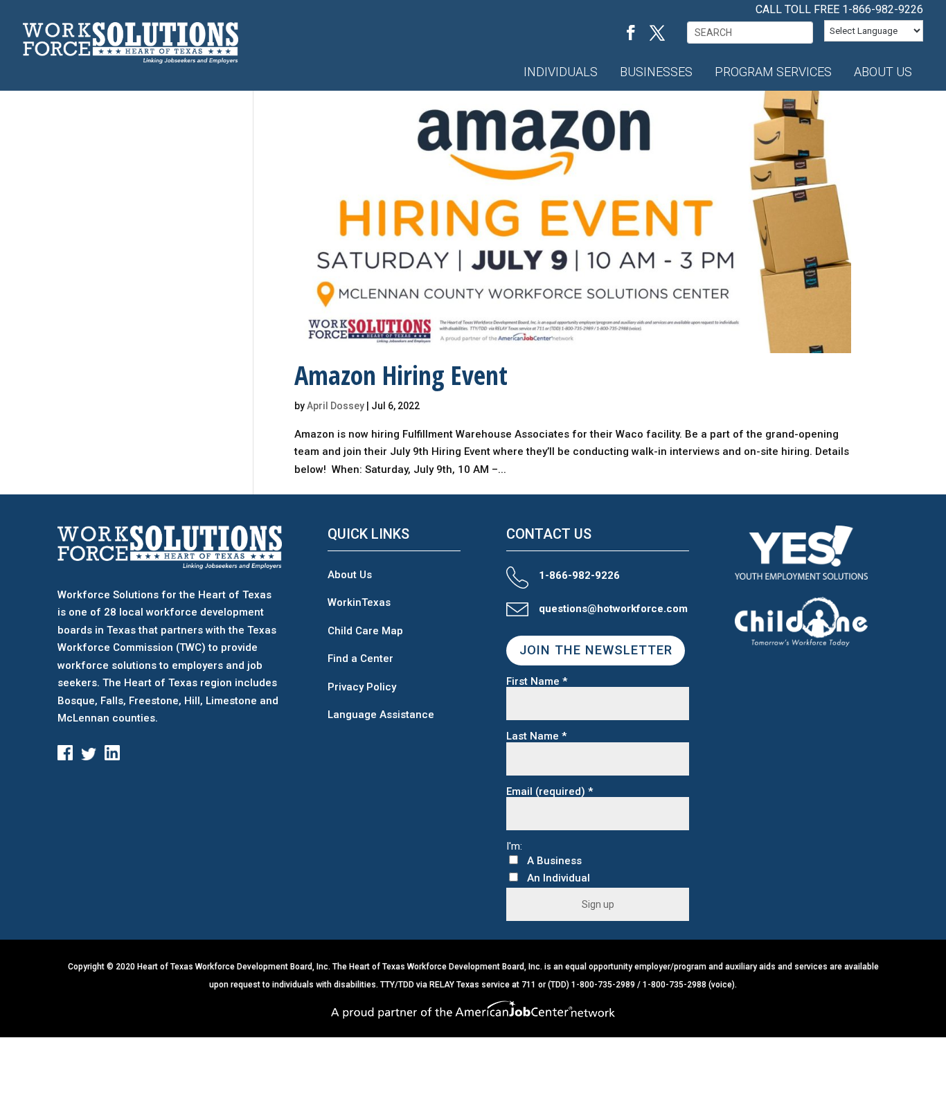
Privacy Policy (362, 687)
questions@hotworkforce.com (613, 608)
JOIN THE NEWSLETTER (595, 650)
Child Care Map (365, 631)
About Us (350, 575)
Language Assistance (381, 714)
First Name (536, 682)
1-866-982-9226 (882, 9)
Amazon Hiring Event (401, 375)
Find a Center (360, 658)
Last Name (536, 736)
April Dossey (335, 405)
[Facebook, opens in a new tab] (631, 33)
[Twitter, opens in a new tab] (657, 33)
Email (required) (549, 792)
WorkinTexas (359, 602)
